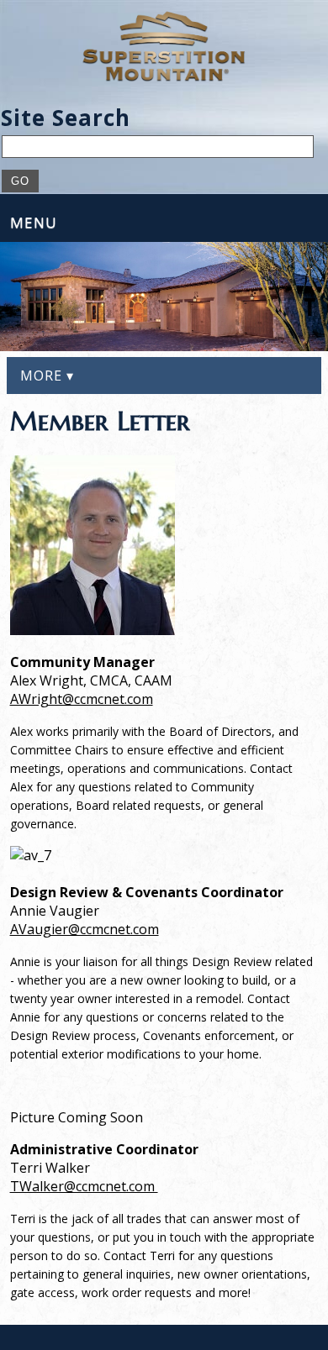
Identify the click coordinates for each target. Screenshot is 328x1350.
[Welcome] (164, 45)
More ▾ (47, 375)
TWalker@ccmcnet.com (84, 1186)
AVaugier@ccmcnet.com (84, 929)
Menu (33, 222)
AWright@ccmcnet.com (81, 699)
